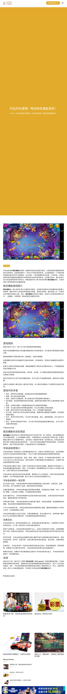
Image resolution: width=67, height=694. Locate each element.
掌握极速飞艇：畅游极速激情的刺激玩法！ (21, 664)
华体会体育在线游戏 (23, 113)
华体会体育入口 (53, 3)
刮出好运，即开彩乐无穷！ (17, 672)
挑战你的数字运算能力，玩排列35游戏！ (21, 680)
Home (12, 113)
